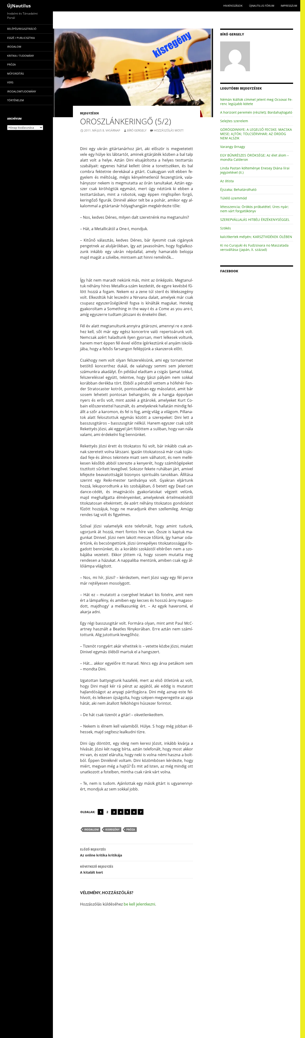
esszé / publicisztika (21, 38)
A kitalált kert (96, 870)
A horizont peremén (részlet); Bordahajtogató (256, 112)
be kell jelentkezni (139, 904)
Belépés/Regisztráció (21, 28)
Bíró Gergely (137, 130)
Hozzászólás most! (168, 130)
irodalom (91, 829)
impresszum (289, 5)
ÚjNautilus (19, 6)
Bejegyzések (89, 113)
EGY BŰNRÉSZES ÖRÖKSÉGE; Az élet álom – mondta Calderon (254, 157)
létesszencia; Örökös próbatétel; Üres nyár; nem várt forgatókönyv (254, 208)
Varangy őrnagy (232, 146)
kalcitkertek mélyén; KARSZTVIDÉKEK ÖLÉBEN (256, 236)
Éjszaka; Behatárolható (238, 189)
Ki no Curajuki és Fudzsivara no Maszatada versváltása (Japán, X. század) (254, 247)
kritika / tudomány (20, 55)
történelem (15, 100)
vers (10, 82)
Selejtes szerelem (234, 121)
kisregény (112, 829)
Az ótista (227, 181)
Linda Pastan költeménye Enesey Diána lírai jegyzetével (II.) (255, 170)
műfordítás (15, 73)
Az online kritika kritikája (101, 852)
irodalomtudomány (21, 91)
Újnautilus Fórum (261, 5)
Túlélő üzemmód (233, 198)
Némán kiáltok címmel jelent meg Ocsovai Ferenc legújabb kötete (256, 101)
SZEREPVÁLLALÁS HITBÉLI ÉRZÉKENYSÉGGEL (255, 219)
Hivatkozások (233, 5)
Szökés (225, 228)
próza (130, 829)
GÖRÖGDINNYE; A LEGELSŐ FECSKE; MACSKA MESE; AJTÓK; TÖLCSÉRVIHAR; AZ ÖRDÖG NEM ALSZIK (256, 133)
